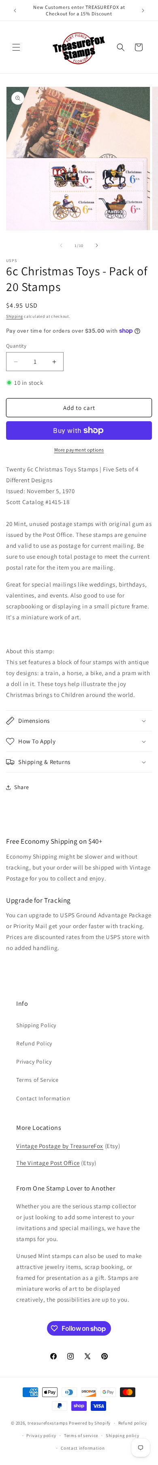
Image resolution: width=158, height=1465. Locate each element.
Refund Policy (34, 1043)
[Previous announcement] (15, 10)
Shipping (14, 316)
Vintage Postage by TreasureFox (59, 1146)
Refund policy (132, 1423)
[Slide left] (61, 245)
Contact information (83, 1448)
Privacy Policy (33, 1061)
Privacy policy (41, 1435)
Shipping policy (122, 1435)
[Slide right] (97, 245)
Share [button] (21, 787)
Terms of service (81, 1435)
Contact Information (43, 1098)
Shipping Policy (36, 1025)
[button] (16, 47)
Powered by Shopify (90, 1423)
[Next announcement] (143, 10)
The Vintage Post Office (48, 1163)
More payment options (79, 450)
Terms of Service (37, 1079)
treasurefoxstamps (48, 1423)
